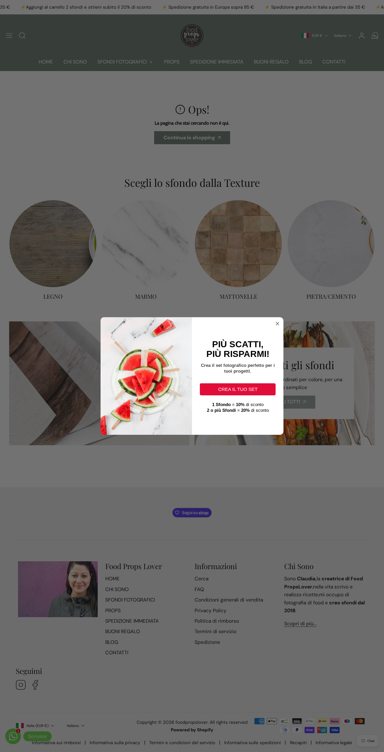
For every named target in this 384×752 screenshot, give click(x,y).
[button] (277, 323)
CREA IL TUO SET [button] (238, 389)
